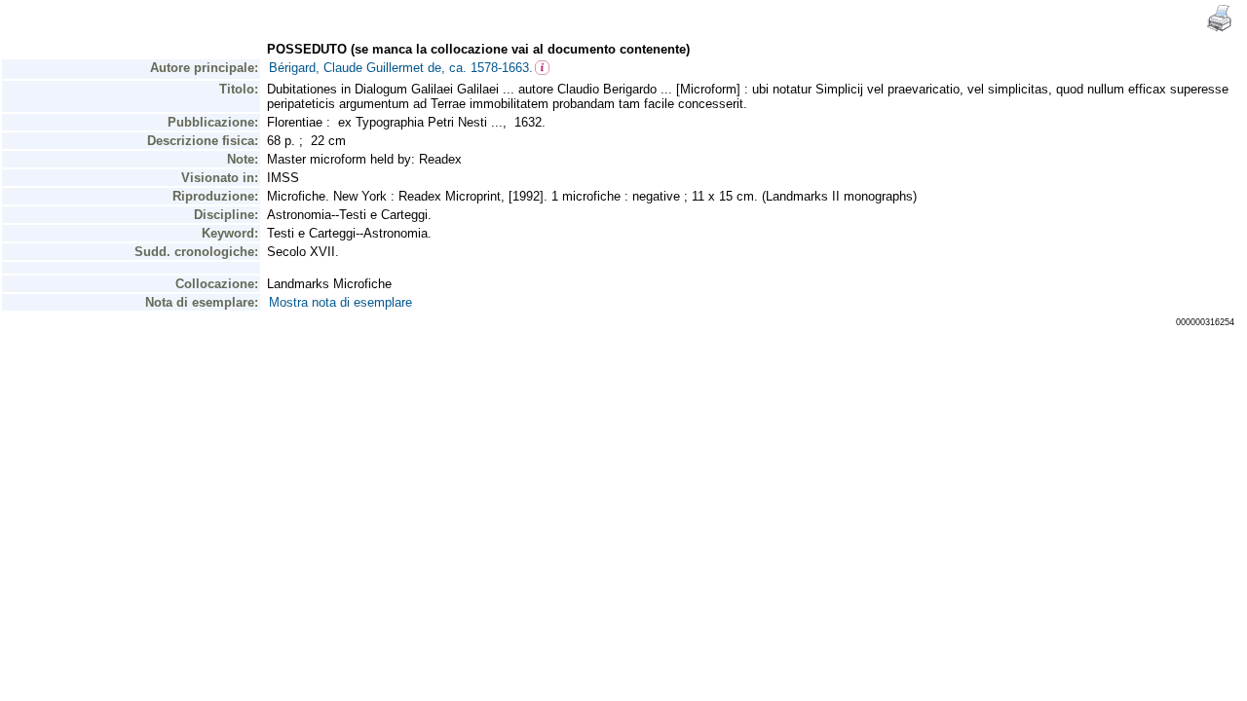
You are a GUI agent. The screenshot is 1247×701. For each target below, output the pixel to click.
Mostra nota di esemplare (340, 302)
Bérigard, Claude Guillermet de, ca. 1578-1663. (401, 67)
